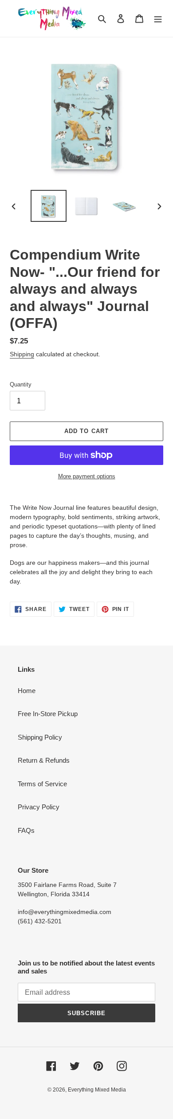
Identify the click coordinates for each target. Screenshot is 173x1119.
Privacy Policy (38, 807)
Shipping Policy (40, 737)
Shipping (22, 354)
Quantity (20, 384)
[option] (49, 206)
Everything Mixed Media (97, 1090)
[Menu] (158, 18)
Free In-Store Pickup (48, 713)
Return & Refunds (44, 760)
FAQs (26, 830)
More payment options (86, 476)
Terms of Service (42, 784)
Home (26, 690)
